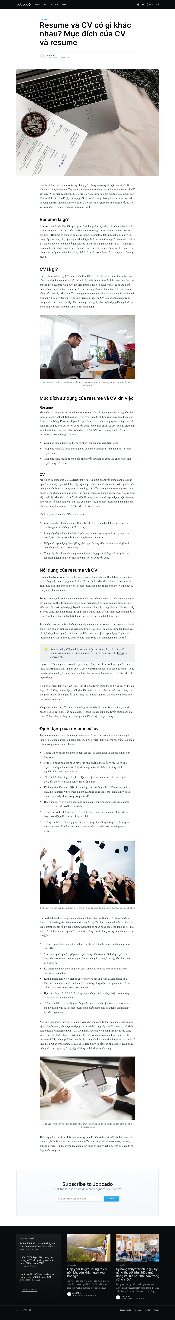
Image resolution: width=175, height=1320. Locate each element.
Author (54, 4)
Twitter (148, 1310)
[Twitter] (143, 4)
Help (64, 4)
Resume (44, 226)
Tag (46, 4)
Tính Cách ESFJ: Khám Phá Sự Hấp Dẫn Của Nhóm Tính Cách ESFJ (38, 1245)
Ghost (156, 1310)
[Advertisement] (9, 660)
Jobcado (50, 55)
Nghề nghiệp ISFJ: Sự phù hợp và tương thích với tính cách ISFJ (37, 1276)
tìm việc (44, 19)
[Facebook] (138, 4)
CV (67, 276)
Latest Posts (125, 1310)
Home (38, 4)
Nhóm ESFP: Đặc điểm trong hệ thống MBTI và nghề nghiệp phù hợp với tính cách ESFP (37, 1260)
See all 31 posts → (29, 1289)
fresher (120, 652)
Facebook (138, 1310)
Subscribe (153, 4)
